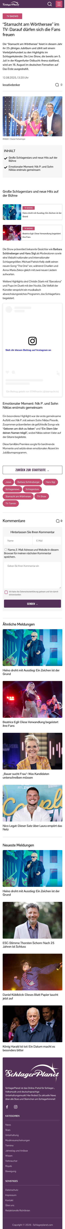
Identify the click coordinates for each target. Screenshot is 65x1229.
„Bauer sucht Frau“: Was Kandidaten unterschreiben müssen (26, 775)
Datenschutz (11, 1189)
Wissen (8, 1155)
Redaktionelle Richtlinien (17, 1210)
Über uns (9, 1205)
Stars (7, 1129)
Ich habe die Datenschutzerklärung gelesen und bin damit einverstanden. (33, 593)
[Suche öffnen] (49, 4)
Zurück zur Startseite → (33, 470)
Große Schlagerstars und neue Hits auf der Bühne (33, 159)
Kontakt (9, 1200)
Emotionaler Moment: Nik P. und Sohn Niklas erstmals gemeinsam (31, 168)
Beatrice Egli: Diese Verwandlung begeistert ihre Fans (30, 723)
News (8, 1124)
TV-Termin (11, 503)
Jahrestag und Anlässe (16, 1150)
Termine (9, 1145)
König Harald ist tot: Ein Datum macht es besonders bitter (29, 1048)
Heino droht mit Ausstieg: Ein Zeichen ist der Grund (31, 672)
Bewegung (10, 1171)
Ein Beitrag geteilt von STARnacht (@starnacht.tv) (32, 391)
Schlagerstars (32, 489)
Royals (8, 1166)
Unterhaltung (12, 1135)
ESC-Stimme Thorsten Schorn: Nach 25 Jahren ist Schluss (28, 944)
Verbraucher (11, 1160)
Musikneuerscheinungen (17, 1140)
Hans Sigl (50, 482)
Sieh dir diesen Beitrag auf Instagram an (28, 350)
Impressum (10, 1195)
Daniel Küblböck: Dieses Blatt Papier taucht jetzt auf (30, 996)
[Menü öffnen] (59, 4)
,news (8, 482)
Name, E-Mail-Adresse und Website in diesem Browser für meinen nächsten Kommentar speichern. (31, 553)
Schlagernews (12, 489)
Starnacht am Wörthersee (18, 496)
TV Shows (12, 16)
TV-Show (41, 496)
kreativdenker (11, 85)
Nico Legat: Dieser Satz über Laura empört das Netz (32, 827)
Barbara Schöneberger (29, 482)
